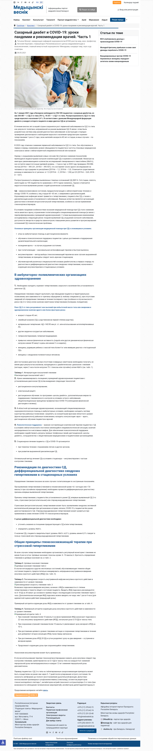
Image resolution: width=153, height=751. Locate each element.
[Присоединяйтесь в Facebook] (22, 2)
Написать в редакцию (87, 731)
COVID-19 (33, 695)
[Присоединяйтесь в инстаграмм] (14, 2)
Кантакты (50, 707)
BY (41, 2)
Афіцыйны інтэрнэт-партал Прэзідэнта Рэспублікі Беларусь (117, 708)
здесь (45, 690)
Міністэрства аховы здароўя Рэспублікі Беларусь (117, 714)
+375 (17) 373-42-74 (85, 710)
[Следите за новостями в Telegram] (29, 2)
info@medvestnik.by (85, 717)
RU (37, 2)
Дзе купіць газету (53, 721)
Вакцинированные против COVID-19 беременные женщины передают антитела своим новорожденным (115, 58)
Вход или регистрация (129, 10)
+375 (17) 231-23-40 (85, 713)
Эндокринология (21, 695)
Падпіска (117, 2)
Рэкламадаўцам (53, 718)
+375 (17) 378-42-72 (85, 707)
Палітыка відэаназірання (67, 738)
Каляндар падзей (131, 2)
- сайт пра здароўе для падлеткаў (116, 724)
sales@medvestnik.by (86, 726)
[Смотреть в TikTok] (33, 2)
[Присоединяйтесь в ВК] (18, 2)
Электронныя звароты (56, 715)
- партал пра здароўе (116, 719)
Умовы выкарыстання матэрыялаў (100, 744)
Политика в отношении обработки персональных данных (112, 738)
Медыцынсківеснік (28, 10)
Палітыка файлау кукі (23, 738)
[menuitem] (17, 19)
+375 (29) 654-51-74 (85, 723)
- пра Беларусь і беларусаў (119, 729)
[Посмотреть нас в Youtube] (25, 2)
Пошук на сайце (88, 10)
